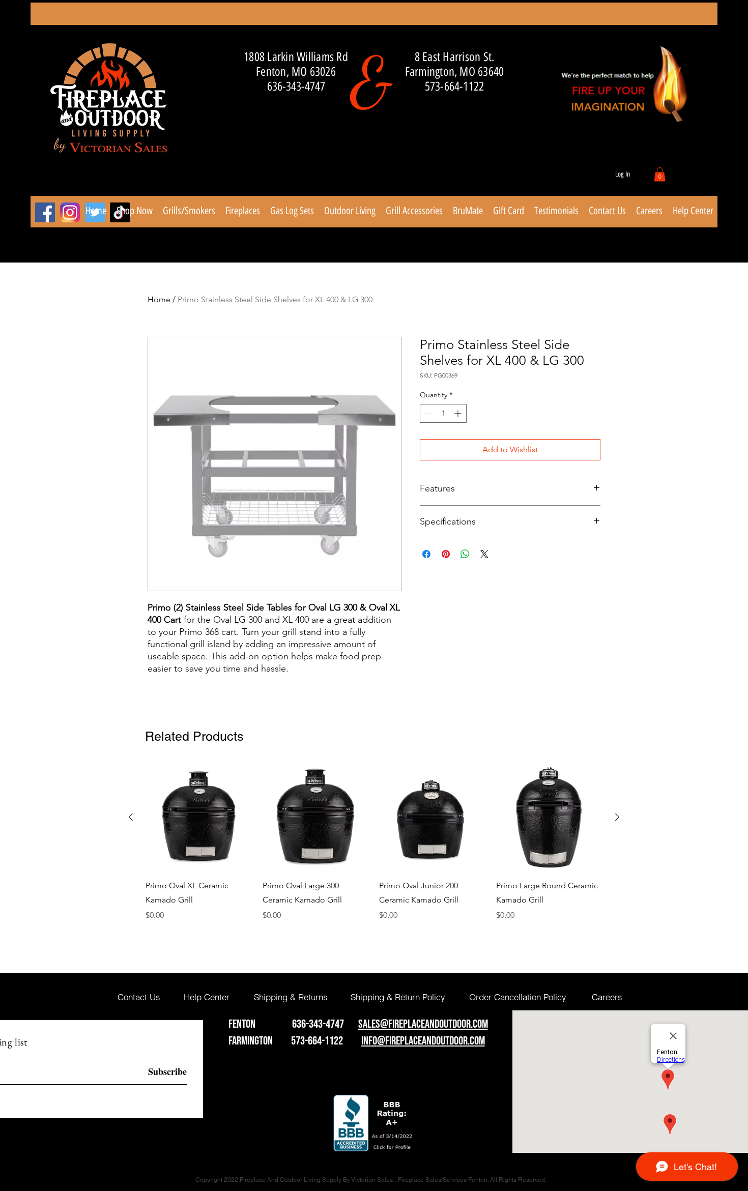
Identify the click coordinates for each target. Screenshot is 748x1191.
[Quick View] (199, 817)
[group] (374, 850)
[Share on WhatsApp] (465, 554)
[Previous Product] (131, 817)
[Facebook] (45, 212)
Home (159, 299)
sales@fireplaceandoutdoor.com (423, 1024)
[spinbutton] (443, 413)
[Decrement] (427, 413)
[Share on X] (484, 554)
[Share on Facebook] (426, 554)
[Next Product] (617, 817)
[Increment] (458, 413)
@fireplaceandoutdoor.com (431, 1041)
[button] (660, 174)
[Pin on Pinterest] (446, 554)
